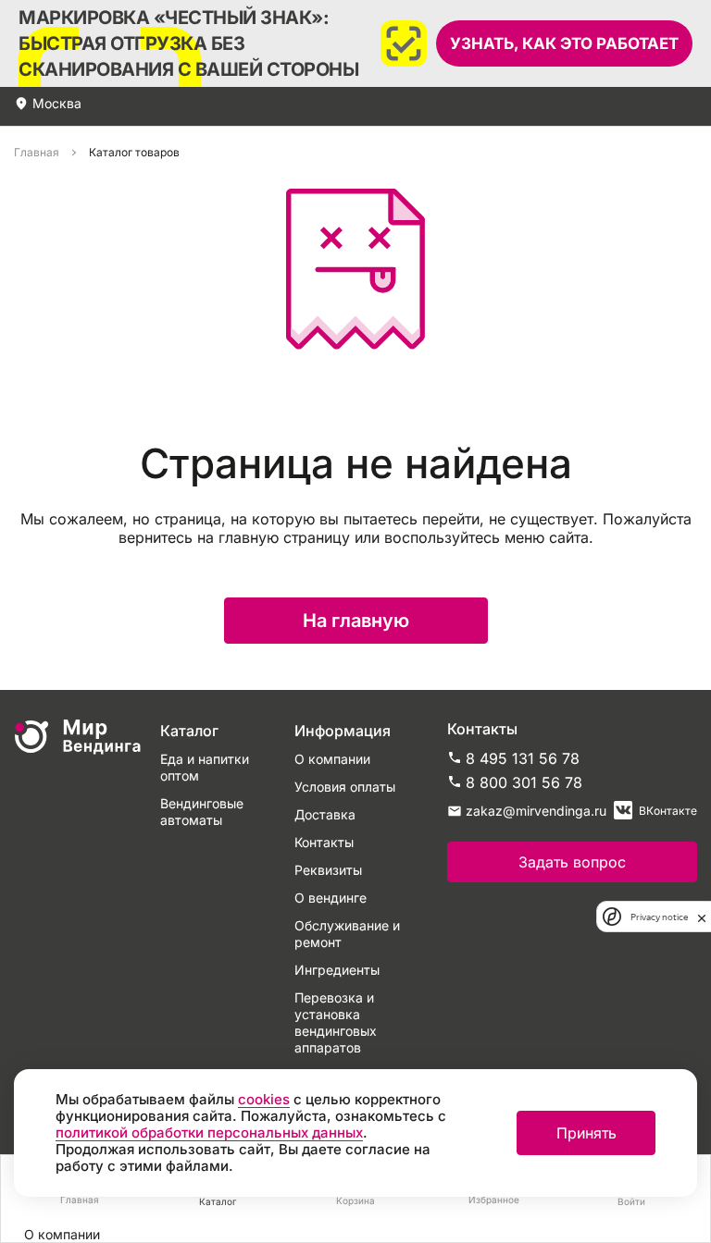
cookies (264, 1099)
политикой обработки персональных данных (209, 1132)
